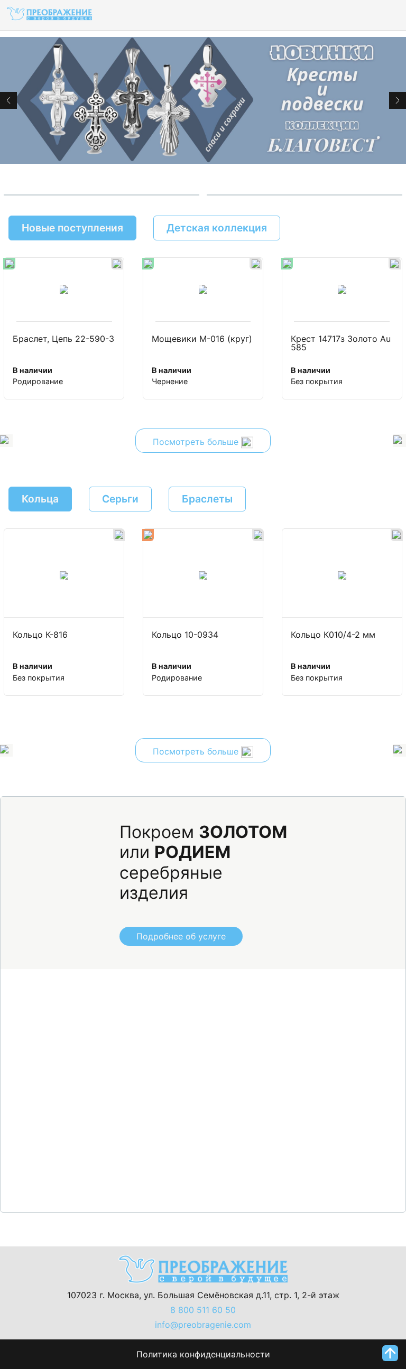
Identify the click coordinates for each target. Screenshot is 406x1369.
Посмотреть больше (197, 441)
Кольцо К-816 (40, 635)
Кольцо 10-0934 (185, 635)
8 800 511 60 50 (203, 1310)
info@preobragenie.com (203, 1324)
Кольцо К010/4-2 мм (333, 635)
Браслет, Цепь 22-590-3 (63, 339)
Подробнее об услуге (181, 936)
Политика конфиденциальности (203, 1354)
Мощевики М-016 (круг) (202, 339)
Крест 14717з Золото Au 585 (342, 343)
